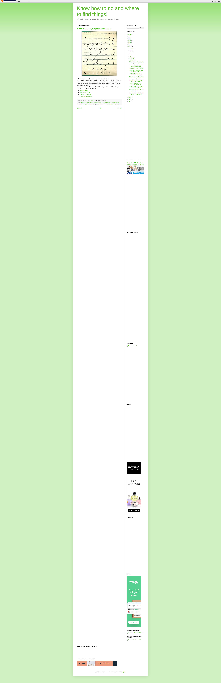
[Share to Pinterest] (105, 100)
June (131, 52)
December (132, 48)
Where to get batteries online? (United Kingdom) (136, 77)
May (131, 54)
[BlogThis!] (100, 100)
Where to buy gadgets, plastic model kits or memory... (136, 65)
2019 (129, 38)
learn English (92, 104)
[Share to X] (102, 100)
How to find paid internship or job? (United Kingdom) (136, 80)
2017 (129, 40)
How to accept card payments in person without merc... (136, 93)
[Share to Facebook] (104, 100)
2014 (129, 46)
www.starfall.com (84, 90)
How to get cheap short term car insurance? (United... (136, 71)
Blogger (123, 672)
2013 (129, 97)
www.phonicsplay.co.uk (85, 94)
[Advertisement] (134, 130)
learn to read (106, 104)
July (131, 50)
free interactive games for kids (110, 102)
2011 (129, 99)
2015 (129, 44)
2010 (129, 101)
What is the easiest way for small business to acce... (135, 74)
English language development (87, 102)
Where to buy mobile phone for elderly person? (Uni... (136, 62)
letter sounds (112, 104)
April (131, 56)
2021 (129, 34)
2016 (129, 42)
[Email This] (99, 100)
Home (99, 108)
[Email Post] (96, 100)
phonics (117, 104)
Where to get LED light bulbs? (136, 68)
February (132, 58)
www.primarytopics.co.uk (86, 96)
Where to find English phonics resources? (94, 28)
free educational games (99, 102)
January (132, 60)
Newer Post (79, 108)
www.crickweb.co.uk (85, 92)
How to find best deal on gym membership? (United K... (136, 87)
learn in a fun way (99, 104)
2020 (129, 36)
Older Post (119, 108)
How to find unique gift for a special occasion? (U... (135, 84)
